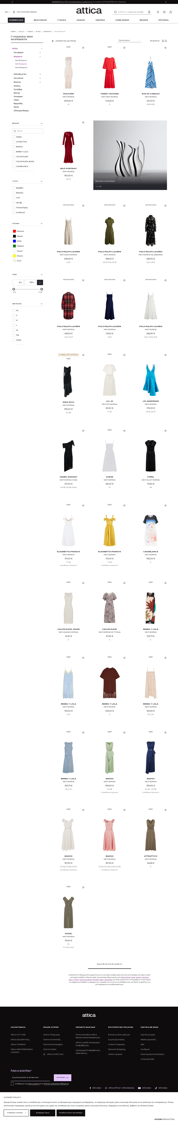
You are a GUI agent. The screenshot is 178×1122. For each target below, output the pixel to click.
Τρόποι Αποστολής (51, 1040)
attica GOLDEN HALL (20, 1040)
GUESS (109, 477)
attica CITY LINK (18, 1035)
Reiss (101, 979)
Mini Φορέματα (21, 60)
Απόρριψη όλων (43, 1113)
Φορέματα (47, 31)
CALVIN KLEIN (109, 629)
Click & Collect (49, 1049)
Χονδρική (145, 1049)
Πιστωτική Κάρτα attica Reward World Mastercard (88, 1036)
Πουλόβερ (18, 89)
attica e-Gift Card (55, 1054)
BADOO (110, 779)
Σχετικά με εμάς (148, 1035)
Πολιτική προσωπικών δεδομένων (56, 1084)
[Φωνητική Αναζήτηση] (149, 12)
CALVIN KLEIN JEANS (68, 629)
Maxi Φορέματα (21, 67)
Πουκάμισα (18, 96)
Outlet (21, 31)
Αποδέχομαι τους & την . (42, 1084)
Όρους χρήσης (33, 1084)
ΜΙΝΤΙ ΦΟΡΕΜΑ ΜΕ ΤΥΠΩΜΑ (110, 632)
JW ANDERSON (151, 401)
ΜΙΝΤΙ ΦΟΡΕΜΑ (68, 97)
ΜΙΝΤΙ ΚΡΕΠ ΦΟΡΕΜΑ (109, 97)
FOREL (150, 477)
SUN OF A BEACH (151, 94)
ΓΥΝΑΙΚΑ (30, 31)
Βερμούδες (18, 103)
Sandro (139, 977)
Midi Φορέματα (21, 64)
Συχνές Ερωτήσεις (116, 1040)
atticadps (96, 1088)
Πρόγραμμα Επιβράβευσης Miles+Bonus (88, 1051)
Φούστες (17, 82)
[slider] (13, 289)
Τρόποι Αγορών (115, 1054)
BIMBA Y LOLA (150, 629)
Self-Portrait (125, 977)
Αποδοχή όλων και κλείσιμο (70, 1113)
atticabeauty (127, 1088)
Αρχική (13, 31)
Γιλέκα (16, 100)
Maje (133, 977)
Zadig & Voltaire (86, 979)
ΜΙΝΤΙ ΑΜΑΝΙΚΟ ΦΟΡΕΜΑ (68, 632)
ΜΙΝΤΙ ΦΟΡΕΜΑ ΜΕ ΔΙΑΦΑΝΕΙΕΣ (151, 255)
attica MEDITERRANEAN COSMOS (22, 1050)
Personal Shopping (116, 1049)
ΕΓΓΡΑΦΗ (61, 1077)
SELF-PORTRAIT (68, 168)
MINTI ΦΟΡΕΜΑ (151, 554)
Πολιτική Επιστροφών (53, 1044)
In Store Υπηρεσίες (116, 1044)
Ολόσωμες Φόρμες (21, 110)
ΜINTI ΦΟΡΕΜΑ (68, 171)
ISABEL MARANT (68, 477)
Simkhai (145, 977)
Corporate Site (147, 1059)
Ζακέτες (17, 86)
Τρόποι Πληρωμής (51, 1035)
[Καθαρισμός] (145, 12)
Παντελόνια (18, 78)
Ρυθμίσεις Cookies (15, 1113)
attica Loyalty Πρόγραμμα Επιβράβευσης (88, 1044)
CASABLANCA (150, 552)
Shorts (16, 107)
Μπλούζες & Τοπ (20, 74)
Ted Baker (108, 979)
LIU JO (109, 401)
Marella (96, 979)
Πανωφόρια (18, 52)
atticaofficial (115, 1088)
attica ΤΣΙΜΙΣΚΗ (18, 1044)
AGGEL (68, 933)
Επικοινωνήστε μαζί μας (119, 1035)
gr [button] (6, 12)
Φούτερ (17, 93)
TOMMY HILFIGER (109, 94)
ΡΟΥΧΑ (38, 31)
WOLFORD (68, 94)
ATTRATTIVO (150, 856)
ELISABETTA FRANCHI (68, 552)
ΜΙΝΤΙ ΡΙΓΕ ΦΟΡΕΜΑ (109, 404)
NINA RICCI (68, 402)
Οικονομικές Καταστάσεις (152, 1054)
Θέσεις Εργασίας (148, 1040)
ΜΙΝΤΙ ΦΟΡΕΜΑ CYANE (68, 480)
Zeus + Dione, (74, 979)
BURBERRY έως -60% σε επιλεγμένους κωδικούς (71, 2)
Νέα (142, 1044)
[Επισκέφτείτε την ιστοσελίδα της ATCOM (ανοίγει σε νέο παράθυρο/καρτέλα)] (164, 1119)
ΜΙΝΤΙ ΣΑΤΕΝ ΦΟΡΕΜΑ (68, 255)
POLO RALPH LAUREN (68, 252)
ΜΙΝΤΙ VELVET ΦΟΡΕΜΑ (151, 480)
